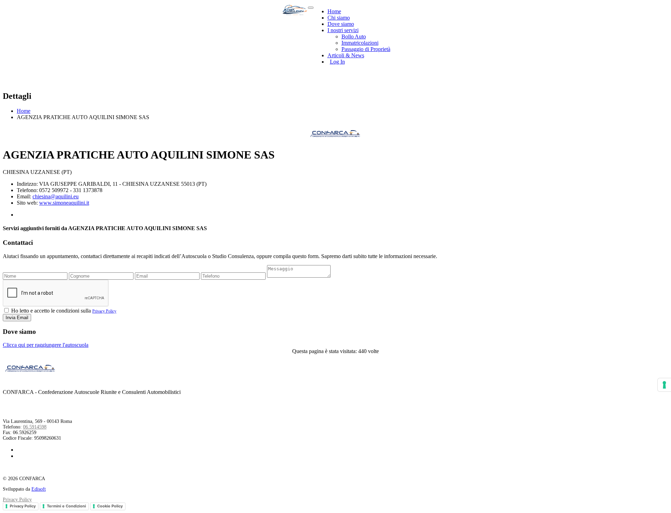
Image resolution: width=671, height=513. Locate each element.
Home (334, 11)
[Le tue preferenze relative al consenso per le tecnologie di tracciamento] (664, 384)
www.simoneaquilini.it (64, 203)
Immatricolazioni (359, 43)
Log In (337, 62)
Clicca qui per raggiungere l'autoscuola (45, 345)
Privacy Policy (104, 311)
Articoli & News (345, 55)
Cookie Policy (110, 506)
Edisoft (38, 489)
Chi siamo (338, 18)
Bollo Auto (353, 36)
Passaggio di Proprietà (365, 49)
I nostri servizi (343, 30)
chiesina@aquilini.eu (56, 196)
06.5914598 (34, 427)
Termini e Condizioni (66, 506)
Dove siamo (340, 24)
